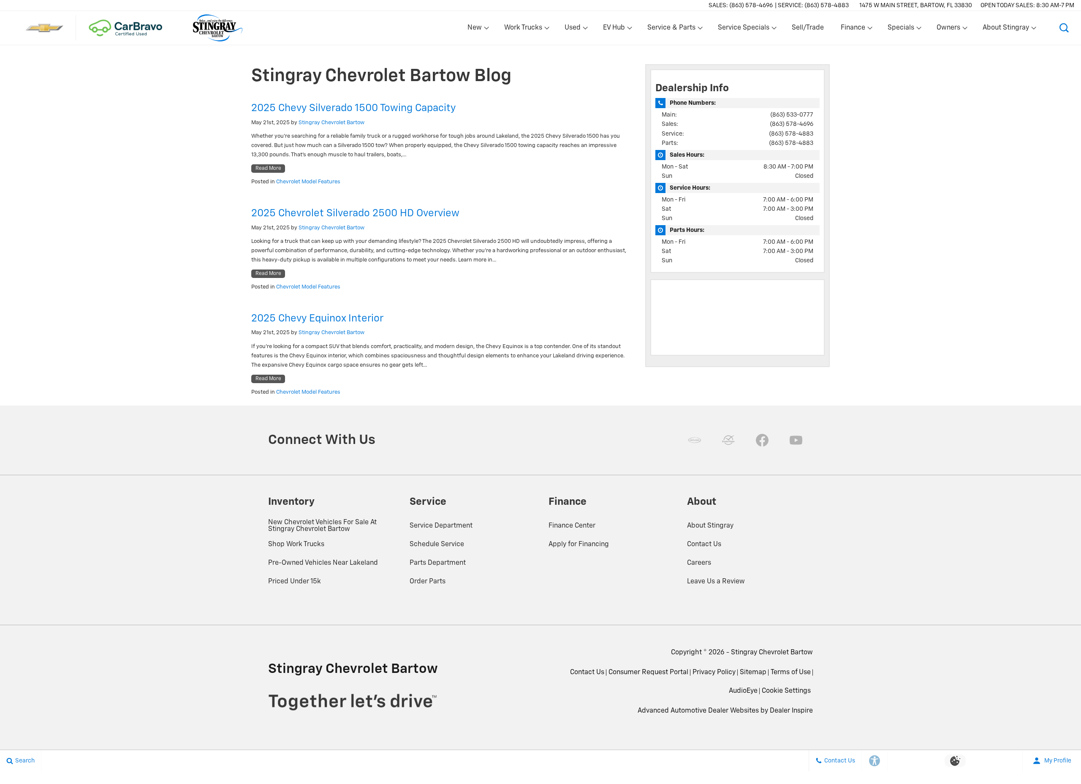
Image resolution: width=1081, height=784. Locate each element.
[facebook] (762, 440)
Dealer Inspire (791, 711)
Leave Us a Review (716, 581)
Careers (699, 563)
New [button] (476, 29)
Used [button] (573, 29)
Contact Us (704, 544)
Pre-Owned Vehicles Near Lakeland (323, 563)
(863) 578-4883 (791, 134)
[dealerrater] (728, 440)
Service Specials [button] (743, 29)
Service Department (441, 526)
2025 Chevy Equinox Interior (317, 318)
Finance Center (572, 526)
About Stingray (710, 526)
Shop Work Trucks (296, 544)
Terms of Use (791, 672)
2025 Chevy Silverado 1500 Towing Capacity (353, 108)
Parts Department (438, 563)
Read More (268, 168)
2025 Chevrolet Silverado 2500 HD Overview (355, 213)
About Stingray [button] (1005, 29)
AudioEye (743, 691)
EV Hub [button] (614, 29)
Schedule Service (437, 544)
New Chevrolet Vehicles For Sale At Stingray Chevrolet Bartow (322, 526)
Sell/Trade (808, 27)
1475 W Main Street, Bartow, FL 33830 (915, 5)
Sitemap (753, 672)
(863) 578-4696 (791, 124)
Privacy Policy (714, 672)
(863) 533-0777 (791, 115)
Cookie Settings (786, 691)
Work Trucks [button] (523, 29)
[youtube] (796, 440)
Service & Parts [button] (671, 29)
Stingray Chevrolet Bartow (331, 122)
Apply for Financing (579, 544)
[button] (1064, 28)
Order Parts (427, 581)
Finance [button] (852, 29)
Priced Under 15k (294, 581)
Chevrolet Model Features (308, 182)
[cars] (694, 440)
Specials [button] (900, 29)
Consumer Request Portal (648, 672)
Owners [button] (948, 29)
